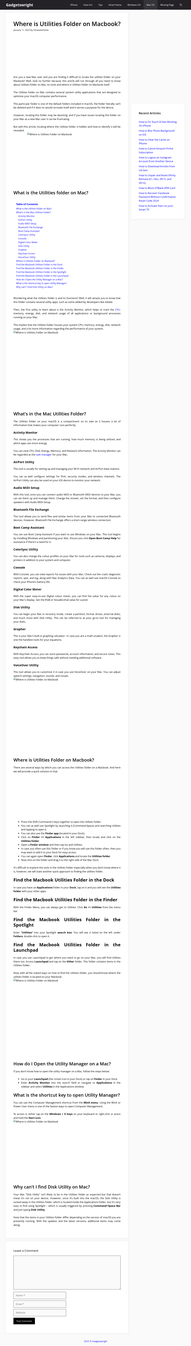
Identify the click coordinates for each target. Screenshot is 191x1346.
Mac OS (150, 4)
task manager (44, 454)
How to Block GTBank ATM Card (157, 188)
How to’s (87, 4)
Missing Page (167, 4)
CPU (117, 309)
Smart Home (114, 4)
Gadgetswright (19, 4)
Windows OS (134, 4)
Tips (100, 4)
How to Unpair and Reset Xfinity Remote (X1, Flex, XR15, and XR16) (157, 179)
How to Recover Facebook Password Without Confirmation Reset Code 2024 (157, 196)
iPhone (73, 4)
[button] (181, 5)
